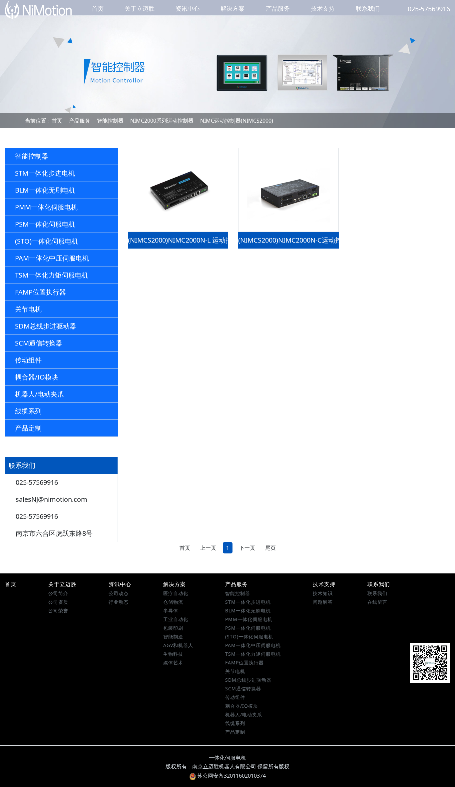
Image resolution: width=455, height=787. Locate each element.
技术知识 (323, 593)
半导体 (170, 610)
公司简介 (58, 593)
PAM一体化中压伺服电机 (52, 258)
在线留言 (377, 602)
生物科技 (173, 654)
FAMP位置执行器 (40, 292)
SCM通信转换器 (38, 343)
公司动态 (119, 593)
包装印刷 (173, 628)
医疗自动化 (175, 593)
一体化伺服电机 (227, 757)
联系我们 (368, 8)
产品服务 (278, 8)
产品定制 (28, 427)
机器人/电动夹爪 (39, 394)
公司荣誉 (58, 610)
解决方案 (232, 8)
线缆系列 (28, 410)
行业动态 (119, 602)
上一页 (208, 547)
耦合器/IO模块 (36, 377)
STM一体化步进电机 (45, 173)
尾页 (270, 547)
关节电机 (28, 309)
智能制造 (173, 636)
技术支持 (323, 8)
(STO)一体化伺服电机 (46, 241)
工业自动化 (175, 619)
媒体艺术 (173, 662)
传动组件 (28, 360)
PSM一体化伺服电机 (45, 224)
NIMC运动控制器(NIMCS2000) (236, 120)
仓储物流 (173, 602)
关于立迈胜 (140, 8)
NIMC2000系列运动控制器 (162, 120)
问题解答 (323, 602)
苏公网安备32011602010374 (231, 775)
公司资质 (58, 602)
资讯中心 (188, 8)
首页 (98, 8)
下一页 (247, 547)
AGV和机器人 (178, 645)
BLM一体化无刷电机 (45, 190)
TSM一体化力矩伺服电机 (51, 275)
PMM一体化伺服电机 (46, 207)
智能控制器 (110, 120)
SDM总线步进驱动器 (45, 326)
